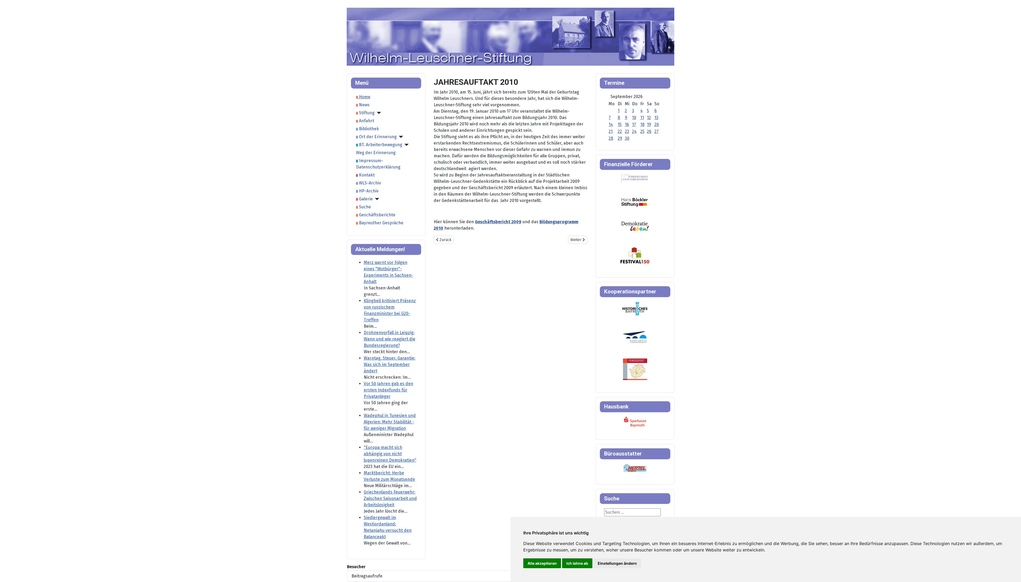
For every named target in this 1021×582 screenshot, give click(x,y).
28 (611, 138)
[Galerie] (376, 199)
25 (642, 131)
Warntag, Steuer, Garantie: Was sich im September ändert (389, 364)
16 (627, 124)
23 (627, 131)
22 (620, 131)
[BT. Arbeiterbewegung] (405, 145)
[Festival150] (635, 255)
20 (656, 124)
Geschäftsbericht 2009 (498, 221)
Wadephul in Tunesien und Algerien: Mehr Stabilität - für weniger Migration (390, 422)
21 (611, 131)
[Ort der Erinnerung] (400, 137)
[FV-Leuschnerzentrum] (634, 178)
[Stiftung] (378, 113)
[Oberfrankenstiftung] (635, 225)
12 (649, 117)
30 (627, 138)
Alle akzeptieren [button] (542, 563)
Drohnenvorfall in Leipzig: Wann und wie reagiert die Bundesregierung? (389, 339)
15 (620, 124)
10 (634, 117)
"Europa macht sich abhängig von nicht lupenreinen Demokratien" (390, 454)
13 (656, 117)
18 (642, 124)
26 (649, 131)
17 (634, 124)
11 (642, 117)
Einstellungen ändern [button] (617, 563)
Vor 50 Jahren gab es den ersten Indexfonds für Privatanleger (388, 390)
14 (611, 124)
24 (634, 131)
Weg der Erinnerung (376, 152)
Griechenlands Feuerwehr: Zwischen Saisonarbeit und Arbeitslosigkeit (390, 498)
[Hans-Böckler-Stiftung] (634, 201)
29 (620, 138)
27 (656, 131)
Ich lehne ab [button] (577, 563)
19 (649, 124)
